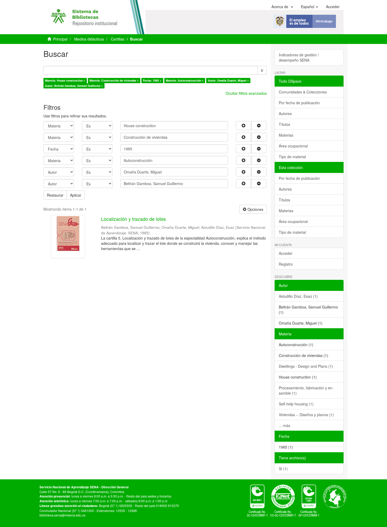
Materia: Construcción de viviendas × (114, 80)
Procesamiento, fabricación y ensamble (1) (306, 390)
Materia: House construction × (65, 80)
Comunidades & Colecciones (303, 92)
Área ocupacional (293, 145)
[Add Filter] (243, 125)
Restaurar (55, 195)
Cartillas (117, 39)
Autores (285, 113)
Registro (286, 264)
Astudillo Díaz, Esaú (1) (298, 296)
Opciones (254, 209)
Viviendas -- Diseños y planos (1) (306, 414)
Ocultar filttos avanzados (246, 93)
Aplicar (75, 195)
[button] (282, 6)
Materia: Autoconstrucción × (185, 80)
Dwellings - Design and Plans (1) (306, 366)
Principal (60, 39)
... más (284, 425)
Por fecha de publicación (299, 102)
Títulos (284, 124)
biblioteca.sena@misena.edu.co (62, 515)
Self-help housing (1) (296, 403)
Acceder (285, 253)
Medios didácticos (89, 39)
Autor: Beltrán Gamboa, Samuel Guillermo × (74, 86)
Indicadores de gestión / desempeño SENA (299, 57)
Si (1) (283, 468)
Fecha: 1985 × (152, 80)
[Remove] (258, 125)
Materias (286, 135)
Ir (262, 70)
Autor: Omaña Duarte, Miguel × (228, 80)
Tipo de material (292, 156)
